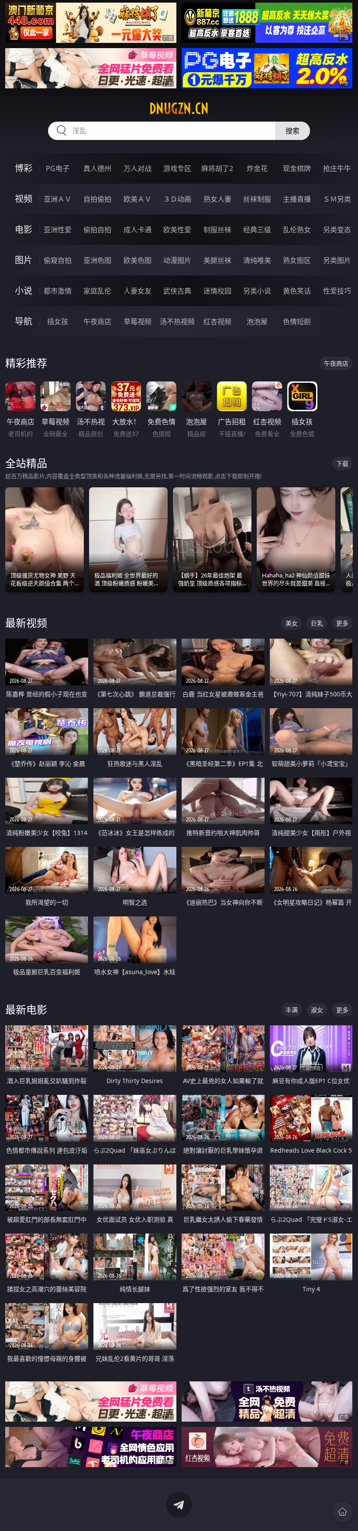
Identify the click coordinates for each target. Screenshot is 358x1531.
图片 (23, 260)
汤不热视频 (177, 321)
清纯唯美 (257, 260)
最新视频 (26, 622)
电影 (23, 229)
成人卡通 (137, 229)
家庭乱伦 (97, 291)
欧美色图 (137, 260)
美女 (292, 623)
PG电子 (57, 168)
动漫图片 (177, 260)
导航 (23, 321)
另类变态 (337, 229)
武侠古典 (177, 291)
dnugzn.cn (179, 108)
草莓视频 (137, 321)
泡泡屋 (257, 321)
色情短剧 (297, 321)
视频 (23, 199)
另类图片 (337, 260)
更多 (342, 623)
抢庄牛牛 (337, 168)
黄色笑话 (297, 291)
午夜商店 (97, 321)
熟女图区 (297, 260)
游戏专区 (177, 168)
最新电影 (26, 1009)
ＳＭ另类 (337, 199)
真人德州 (97, 168)
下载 (342, 463)
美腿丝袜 (217, 260)
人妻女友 (137, 291)
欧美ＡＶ (137, 199)
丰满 (292, 1010)
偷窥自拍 (58, 260)
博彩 (23, 168)
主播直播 (297, 199)
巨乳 (317, 623)
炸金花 (257, 168)
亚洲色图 (97, 260)
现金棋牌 (297, 168)
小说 (23, 291)
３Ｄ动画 (177, 199)
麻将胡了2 (217, 168)
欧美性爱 (177, 229)
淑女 (317, 1010)
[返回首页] (342, 1511)
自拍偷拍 (97, 199)
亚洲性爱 (58, 229)
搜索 (292, 131)
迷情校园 (217, 291)
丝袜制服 (257, 199)
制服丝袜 (217, 229)
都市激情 (58, 291)
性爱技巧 (337, 291)
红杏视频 (217, 321)
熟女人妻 (217, 199)
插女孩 (57, 321)
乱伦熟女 (297, 229)
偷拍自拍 (97, 229)
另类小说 (257, 291)
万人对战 (137, 168)
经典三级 (257, 229)
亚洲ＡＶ (58, 199)
